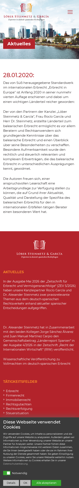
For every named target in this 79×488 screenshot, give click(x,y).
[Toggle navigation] (70, 12)
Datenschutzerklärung (15, 463)
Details (11, 482)
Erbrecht (12, 391)
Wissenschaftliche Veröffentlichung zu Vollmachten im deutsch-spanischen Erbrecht (37, 361)
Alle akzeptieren (46, 482)
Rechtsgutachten (18, 404)
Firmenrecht (15, 395)
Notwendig (19, 473)
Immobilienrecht (18, 400)
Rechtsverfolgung (19, 409)
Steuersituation (17, 413)
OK (25, 482)
